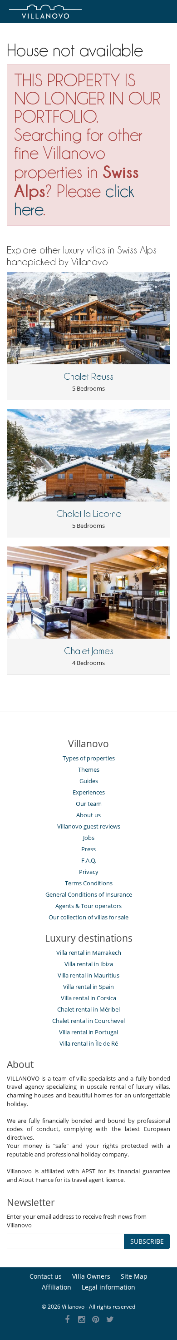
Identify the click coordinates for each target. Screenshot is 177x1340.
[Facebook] (67, 1319)
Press (88, 849)
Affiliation (56, 1287)
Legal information (108, 1287)
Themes (88, 769)
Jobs (88, 838)
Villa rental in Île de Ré (88, 1043)
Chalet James (88, 651)
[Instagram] (81, 1319)
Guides (88, 781)
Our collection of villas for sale (88, 917)
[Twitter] (110, 1319)
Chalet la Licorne (88, 514)
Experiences (89, 792)
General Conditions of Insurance (88, 894)
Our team (89, 803)
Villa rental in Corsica (88, 998)
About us (88, 815)
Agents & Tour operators (88, 906)
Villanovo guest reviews (88, 826)
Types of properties (89, 758)
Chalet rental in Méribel (88, 1009)
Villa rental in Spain (88, 987)
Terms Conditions (89, 883)
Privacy (88, 872)
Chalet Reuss (88, 377)
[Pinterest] (96, 1319)
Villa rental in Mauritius (88, 975)
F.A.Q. (88, 860)
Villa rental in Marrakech (88, 952)
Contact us (46, 1276)
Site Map (134, 1276)
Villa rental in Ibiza (88, 964)
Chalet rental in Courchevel (88, 1021)
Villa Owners (91, 1276)
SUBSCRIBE (147, 1241)
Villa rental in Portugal (88, 1032)
